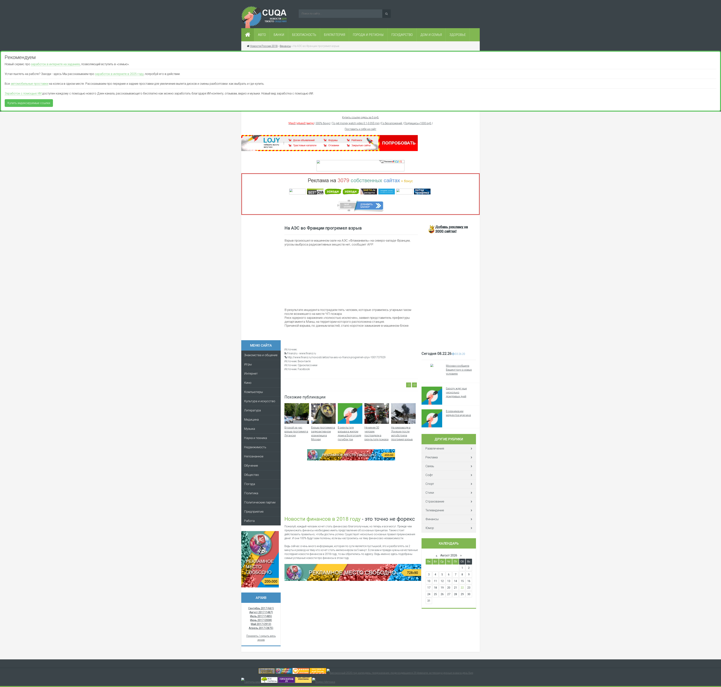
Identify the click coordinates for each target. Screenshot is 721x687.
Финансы (432, 519)
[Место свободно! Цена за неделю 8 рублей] (260, 586)
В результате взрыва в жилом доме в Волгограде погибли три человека (349, 435)
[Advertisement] (263, 278)
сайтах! (451, 229)
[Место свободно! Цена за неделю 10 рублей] (352, 579)
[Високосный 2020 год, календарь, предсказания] (400, 672)
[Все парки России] (269, 681)
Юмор (429, 528)
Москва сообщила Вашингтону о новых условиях (459, 369)
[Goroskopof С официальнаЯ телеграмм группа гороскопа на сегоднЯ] (286, 681)
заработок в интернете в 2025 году (119, 74)
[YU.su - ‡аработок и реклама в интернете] (303, 681)
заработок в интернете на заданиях (55, 64)
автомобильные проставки (29, 83)
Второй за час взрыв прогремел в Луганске (296, 431)
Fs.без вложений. (392, 123)
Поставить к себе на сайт (360, 129)
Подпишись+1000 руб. (417, 123)
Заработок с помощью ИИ (23, 93)
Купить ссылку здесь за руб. (360, 117)
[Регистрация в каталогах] (329, 150)
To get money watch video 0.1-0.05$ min (355, 123)
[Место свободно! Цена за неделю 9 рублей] (351, 459)
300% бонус (323, 123)
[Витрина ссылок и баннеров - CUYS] (283, 672)
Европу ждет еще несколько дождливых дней (456, 392)
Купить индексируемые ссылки (29, 103)
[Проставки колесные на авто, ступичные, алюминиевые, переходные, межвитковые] (318, 672)
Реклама (431, 457)
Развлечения (434, 448)
